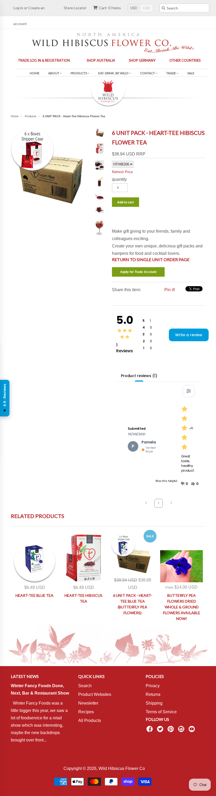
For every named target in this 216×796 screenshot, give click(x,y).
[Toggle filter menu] (189, 391)
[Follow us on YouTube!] (193, 730)
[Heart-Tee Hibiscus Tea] (83, 558)
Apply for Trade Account (138, 272)
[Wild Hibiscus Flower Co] (108, 42)
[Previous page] (146, 503)
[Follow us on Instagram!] (182, 730)
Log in (18, 8)
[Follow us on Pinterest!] (171, 730)
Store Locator (75, 8)
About (54, 73)
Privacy (153, 685)
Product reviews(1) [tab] (139, 375)
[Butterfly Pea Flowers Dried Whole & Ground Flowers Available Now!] (181, 566)
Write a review (188, 335)
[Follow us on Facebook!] (150, 730)
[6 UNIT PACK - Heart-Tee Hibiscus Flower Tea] (49, 203)
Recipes (86, 712)
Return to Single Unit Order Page (150, 259)
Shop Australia (101, 60)
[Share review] (191, 428)
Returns (153, 694)
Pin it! (169, 289)
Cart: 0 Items (110, 8)
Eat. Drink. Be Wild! (113, 73)
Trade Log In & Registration (44, 60)
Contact (147, 73)
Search (85, 685)
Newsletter (88, 703)
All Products (89, 720)
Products (79, 73)
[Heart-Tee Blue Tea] (34, 561)
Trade (171, 73)
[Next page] (171, 503)
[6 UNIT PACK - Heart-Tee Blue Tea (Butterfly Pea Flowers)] (132, 554)
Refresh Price (122, 172)
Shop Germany (142, 60)
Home (35, 73)
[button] (184, 483)
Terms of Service (161, 712)
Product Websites (94, 694)
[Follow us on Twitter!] (161, 730)
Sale (190, 73)
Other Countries (185, 60)
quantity (119, 179)
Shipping (154, 703)
